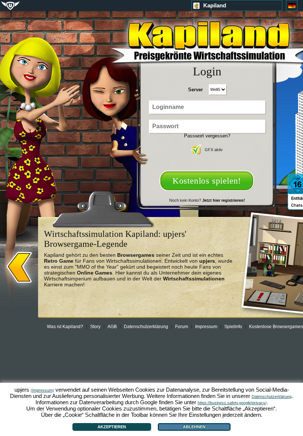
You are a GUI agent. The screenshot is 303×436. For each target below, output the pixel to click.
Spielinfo (233, 326)
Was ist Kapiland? (65, 326)
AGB (112, 326)
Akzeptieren (112, 427)
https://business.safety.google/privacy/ (232, 403)
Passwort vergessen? (207, 136)
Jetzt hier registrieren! (223, 200)
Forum (181, 326)
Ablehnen (194, 427)
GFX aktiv (214, 149)
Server (195, 89)
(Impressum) (42, 390)
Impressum (206, 326)
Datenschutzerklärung (146, 326)
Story (95, 326)
